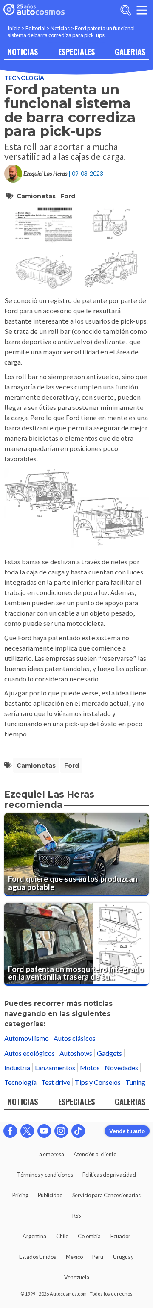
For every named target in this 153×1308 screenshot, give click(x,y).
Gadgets (109, 1053)
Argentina (34, 1236)
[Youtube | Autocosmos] (44, 1131)
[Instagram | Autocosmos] (61, 1131)
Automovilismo (26, 1038)
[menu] (142, 10)
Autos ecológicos (29, 1053)
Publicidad (50, 1195)
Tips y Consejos (98, 1082)
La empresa (50, 1154)
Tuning (135, 1082)
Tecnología (24, 77)
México (74, 1256)
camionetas (36, 196)
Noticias (60, 28)
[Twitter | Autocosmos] (27, 1131)
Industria (17, 1067)
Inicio (14, 28)
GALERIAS (130, 51)
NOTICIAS (23, 51)
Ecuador (120, 1236)
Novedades (121, 1067)
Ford (67, 196)
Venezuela (76, 1277)
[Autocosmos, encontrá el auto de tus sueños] (34, 10)
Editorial (35, 28)
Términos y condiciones (45, 1174)
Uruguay (123, 1256)
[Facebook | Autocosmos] (10, 1131)
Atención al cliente (95, 1154)
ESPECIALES (76, 51)
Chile (62, 1236)
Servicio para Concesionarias (106, 1195)
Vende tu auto (127, 1131)
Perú (97, 1256)
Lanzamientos (55, 1067)
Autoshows (76, 1053)
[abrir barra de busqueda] (126, 10)
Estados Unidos (37, 1256)
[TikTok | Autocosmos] (78, 1131)
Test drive (55, 1082)
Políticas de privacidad (109, 1174)
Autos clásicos (75, 1038)
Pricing (20, 1195)
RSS (76, 1215)
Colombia (89, 1236)
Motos (90, 1067)
